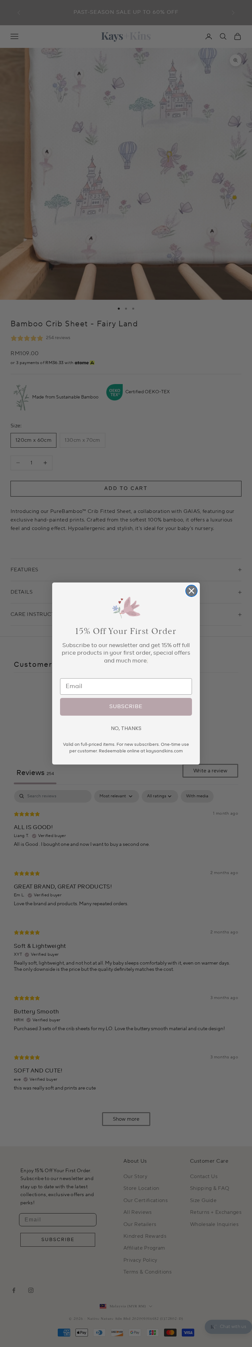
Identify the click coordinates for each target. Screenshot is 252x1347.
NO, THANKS (126, 728)
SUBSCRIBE (126, 706)
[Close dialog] (191, 591)
